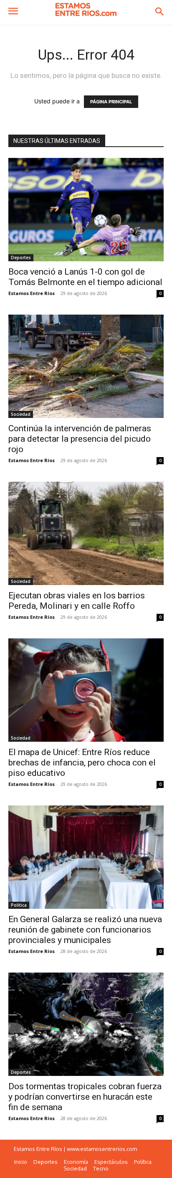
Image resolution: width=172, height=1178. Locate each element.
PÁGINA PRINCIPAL (111, 102)
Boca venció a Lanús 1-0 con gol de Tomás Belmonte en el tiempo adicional (85, 277)
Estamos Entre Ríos (31, 293)
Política (19, 905)
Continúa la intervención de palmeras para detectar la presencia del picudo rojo (79, 438)
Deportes (21, 257)
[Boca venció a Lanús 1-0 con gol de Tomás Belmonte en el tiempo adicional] (86, 209)
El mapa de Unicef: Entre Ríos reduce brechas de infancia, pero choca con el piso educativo (82, 762)
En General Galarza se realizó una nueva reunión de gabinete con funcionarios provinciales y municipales (85, 929)
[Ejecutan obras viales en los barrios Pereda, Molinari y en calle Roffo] (86, 533)
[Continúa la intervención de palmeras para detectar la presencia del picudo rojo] (86, 366)
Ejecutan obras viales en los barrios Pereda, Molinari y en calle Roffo (76, 600)
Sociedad (20, 414)
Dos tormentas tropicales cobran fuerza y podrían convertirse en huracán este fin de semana (85, 1096)
